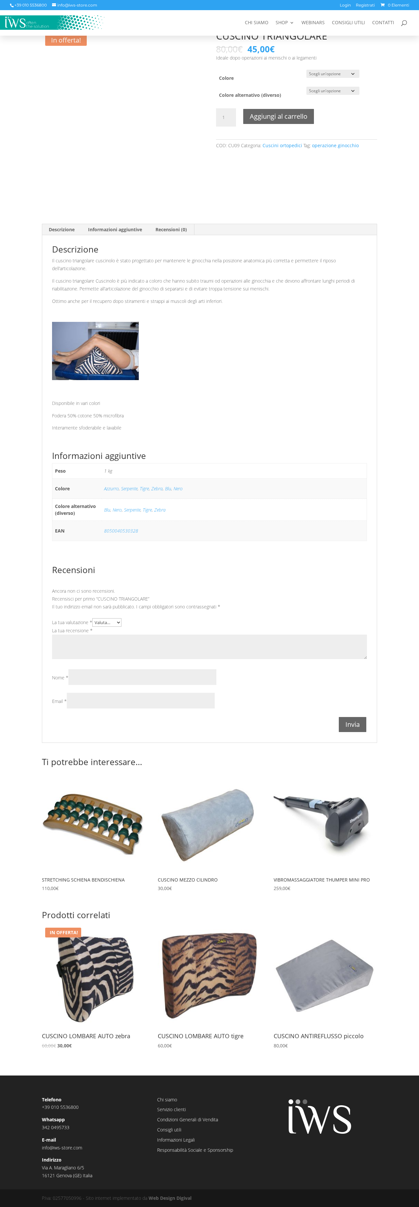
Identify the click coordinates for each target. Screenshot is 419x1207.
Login (345, 5)
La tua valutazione (72, 622)
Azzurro (111, 488)
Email (59, 701)
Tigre (144, 488)
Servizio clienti (171, 1109)
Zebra (157, 488)
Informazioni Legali (176, 1140)
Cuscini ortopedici (282, 145)
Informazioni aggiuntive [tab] (115, 229)
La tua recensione (72, 630)
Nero (178, 488)
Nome (60, 677)
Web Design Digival (170, 1198)
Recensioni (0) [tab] (171, 229)
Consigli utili (348, 23)
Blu (168, 488)
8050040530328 (121, 531)
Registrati (365, 5)
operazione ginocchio (335, 145)
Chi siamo (256, 23)
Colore (226, 78)
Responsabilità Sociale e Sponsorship (195, 1150)
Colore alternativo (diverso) (250, 95)
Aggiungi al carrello (278, 116)
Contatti (383, 23)
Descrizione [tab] (62, 229)
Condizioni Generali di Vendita (187, 1119)
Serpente (129, 488)
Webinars (313, 23)
